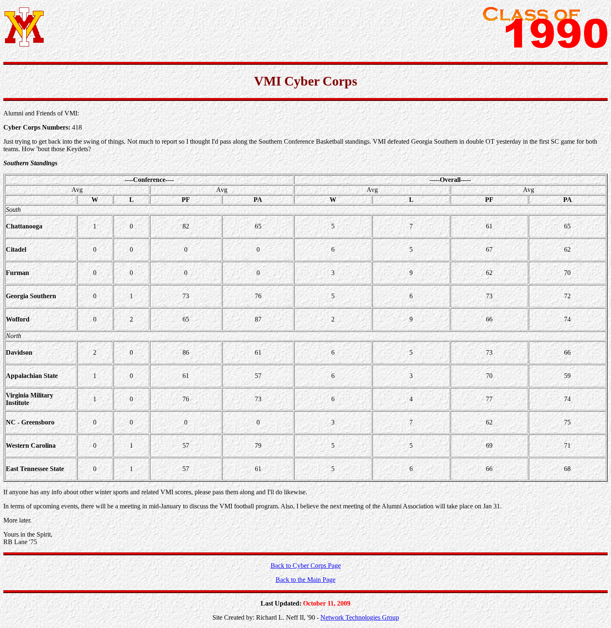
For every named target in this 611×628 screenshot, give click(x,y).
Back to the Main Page (305, 579)
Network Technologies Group (359, 617)
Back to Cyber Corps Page (306, 565)
